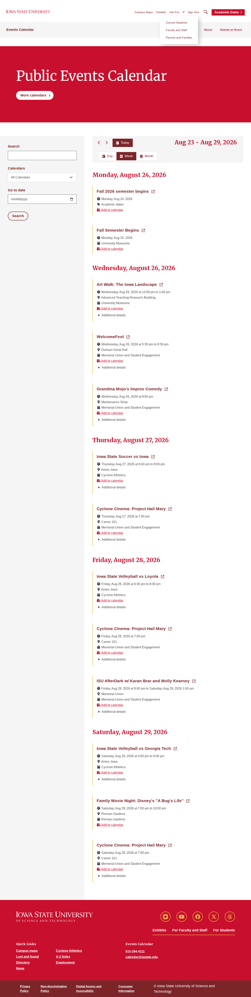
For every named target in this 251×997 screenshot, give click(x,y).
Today (125, 142)
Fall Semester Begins (121, 230)
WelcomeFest (113, 336)
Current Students (176, 22)
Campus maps (27, 950)
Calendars (16, 168)
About (208, 29)
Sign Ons (193, 12)
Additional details (114, 315)
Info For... (175, 12)
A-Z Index (63, 956)
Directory (23, 962)
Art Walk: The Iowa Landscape (130, 284)
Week (129, 156)
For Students (224, 930)
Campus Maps (144, 12)
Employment (65, 962)
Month (149, 156)
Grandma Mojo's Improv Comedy (132, 388)
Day (110, 156)
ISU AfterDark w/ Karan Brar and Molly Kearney (146, 680)
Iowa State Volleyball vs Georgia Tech (137, 748)
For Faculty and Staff (189, 930)
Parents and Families (179, 37)
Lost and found (27, 956)
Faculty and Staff (176, 30)
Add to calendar (112, 210)
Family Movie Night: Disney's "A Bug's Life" (143, 800)
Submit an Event (231, 29)
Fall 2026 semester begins (126, 191)
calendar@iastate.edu (142, 957)
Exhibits (161, 12)
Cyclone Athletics (69, 950)
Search (14, 146)
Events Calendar (20, 30)
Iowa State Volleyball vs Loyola (130, 576)
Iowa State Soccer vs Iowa (126, 456)
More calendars (33, 95)
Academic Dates (227, 12)
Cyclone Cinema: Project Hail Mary (134, 508)
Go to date (16, 190)
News (20, 968)
